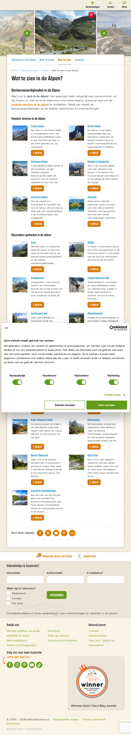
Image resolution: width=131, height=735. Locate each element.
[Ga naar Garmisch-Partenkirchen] (19, 497)
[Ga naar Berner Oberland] (19, 462)
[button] (27, 33)
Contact (94, 630)
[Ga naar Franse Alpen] (19, 133)
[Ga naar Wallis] (76, 249)
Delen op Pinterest (91, 15)
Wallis (91, 242)
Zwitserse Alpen (39, 197)
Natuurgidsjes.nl (17, 640)
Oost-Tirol (93, 455)
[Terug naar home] (9, 5)
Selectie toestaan (65, 405)
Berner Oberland (39, 455)
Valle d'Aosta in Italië (42, 420)
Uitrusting (54, 630)
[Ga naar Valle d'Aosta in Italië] (19, 426)
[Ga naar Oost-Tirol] (76, 462)
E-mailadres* (95, 572)
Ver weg (17, 603)
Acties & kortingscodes (21, 645)
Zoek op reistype (58, 635)
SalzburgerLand (39, 313)
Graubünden (37, 278)
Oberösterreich (95, 313)
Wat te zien (64, 59)
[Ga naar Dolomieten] (76, 426)
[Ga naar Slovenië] (76, 204)
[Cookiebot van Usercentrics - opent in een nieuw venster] (112, 328)
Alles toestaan (106, 405)
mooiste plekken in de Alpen (30, 104)
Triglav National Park (98, 278)
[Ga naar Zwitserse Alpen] (19, 204)
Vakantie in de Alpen (23, 59)
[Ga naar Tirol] (19, 249)
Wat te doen (46, 59)
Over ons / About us (101, 640)
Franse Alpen (37, 126)
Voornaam (13, 572)
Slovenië (92, 197)
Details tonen (112, 394)
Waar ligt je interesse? (21, 588)
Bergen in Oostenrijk (98, 162)
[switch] (49, 382)
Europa (16, 598)
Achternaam (55, 572)
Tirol (33, 242)
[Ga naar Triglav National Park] (76, 284)
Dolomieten (94, 420)
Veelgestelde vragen (66, 719)
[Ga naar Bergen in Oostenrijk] (76, 168)
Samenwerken (98, 635)
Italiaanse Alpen (39, 162)
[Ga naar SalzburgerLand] (19, 320)
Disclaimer (13, 723)
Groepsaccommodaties (62, 640)
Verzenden (56, 595)
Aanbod (79, 59)
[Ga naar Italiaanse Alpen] (19, 168)
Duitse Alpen (94, 126)
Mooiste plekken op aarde (23, 630)
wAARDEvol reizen (18, 635)
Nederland (18, 593)
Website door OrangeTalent (24, 728)
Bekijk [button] (38, 153)
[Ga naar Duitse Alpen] (76, 133)
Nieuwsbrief (96, 645)
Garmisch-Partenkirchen (43, 491)
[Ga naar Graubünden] (19, 284)
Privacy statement (94, 719)
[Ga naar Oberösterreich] (76, 320)
